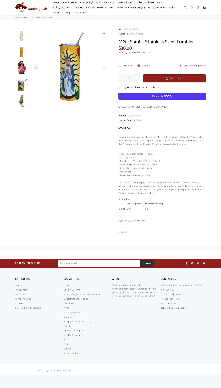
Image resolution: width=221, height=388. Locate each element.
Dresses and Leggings (74, 331)
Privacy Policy (21, 290)
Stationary (69, 317)
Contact (19, 303)
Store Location (71, 353)
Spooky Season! (72, 290)
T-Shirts (67, 326)
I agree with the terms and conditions (140, 87)
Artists (67, 340)
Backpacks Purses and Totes (77, 322)
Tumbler (137, 120)
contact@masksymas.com (173, 308)
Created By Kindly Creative (28, 308)
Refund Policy (22, 294)
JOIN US (147, 263)
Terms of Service (23, 299)
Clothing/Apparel (72, 312)
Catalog (67, 349)
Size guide (128, 66)
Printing (67, 344)
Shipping (122, 52)
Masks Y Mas (133, 116)
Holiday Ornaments (73, 335)
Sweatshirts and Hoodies (76, 299)
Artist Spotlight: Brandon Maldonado (82, 294)
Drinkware (69, 303)
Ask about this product (195, 66)
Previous (36, 67)
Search (18, 285)
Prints (66, 308)
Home (17, 17)
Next (104, 67)
